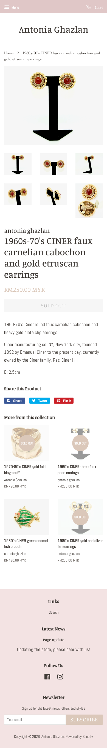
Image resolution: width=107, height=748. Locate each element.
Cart (98, 7)
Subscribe (84, 719)
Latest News (53, 628)
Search (53, 612)
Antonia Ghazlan (53, 29)
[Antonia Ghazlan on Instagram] (60, 677)
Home (9, 53)
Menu (15, 7)
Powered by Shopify (79, 736)
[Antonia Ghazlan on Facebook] (47, 677)
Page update (53, 639)
